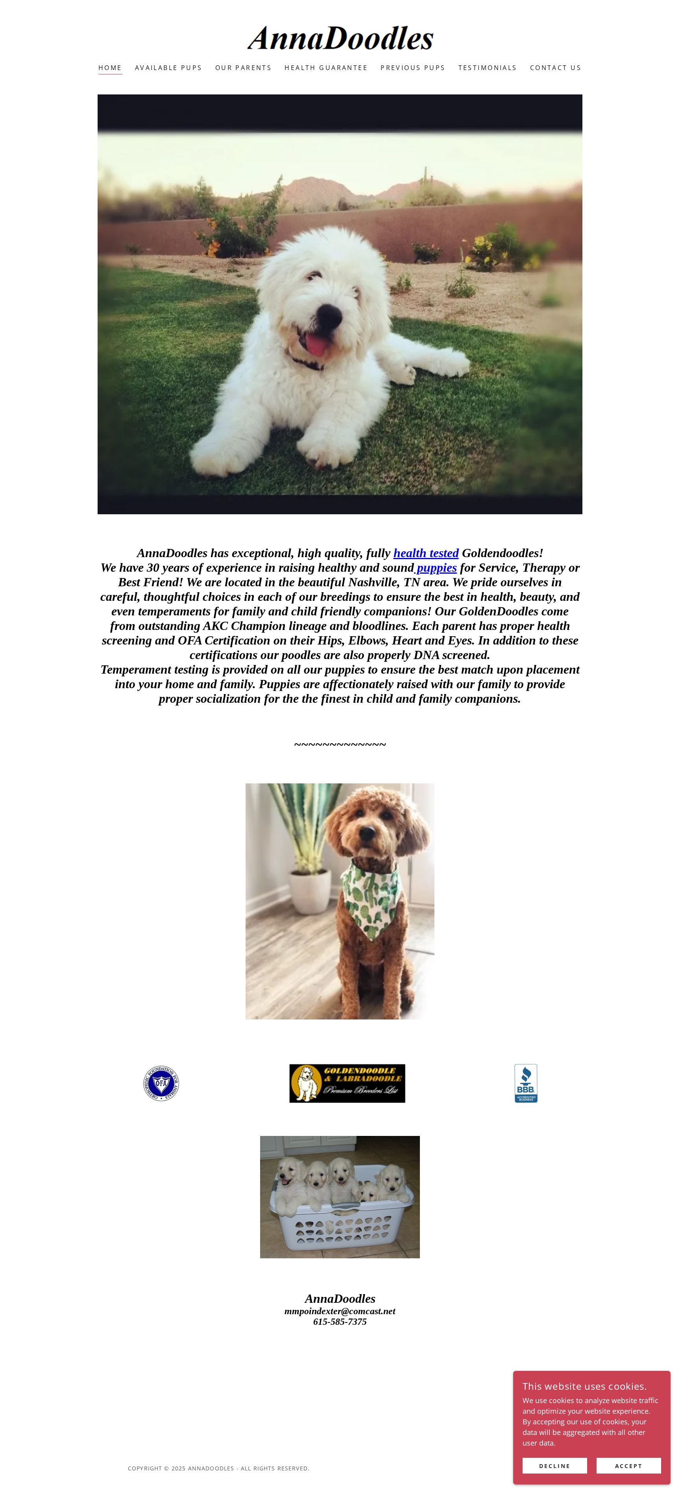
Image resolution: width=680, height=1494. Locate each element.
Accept (629, 1466)
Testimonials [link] (487, 67)
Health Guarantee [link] (326, 67)
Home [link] (110, 67)
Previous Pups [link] (413, 67)
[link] (340, 37)
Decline (555, 1466)
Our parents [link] (243, 67)
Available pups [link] (169, 67)
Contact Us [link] (556, 67)
